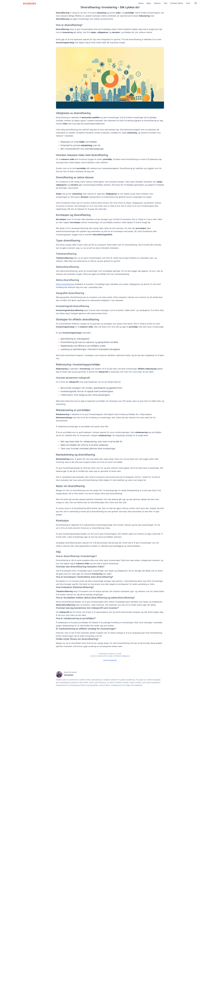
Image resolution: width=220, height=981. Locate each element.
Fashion (157, 3)
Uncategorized (110, 660)
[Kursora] (29, 3)
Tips (165, 3)
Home (140, 3)
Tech (188, 3)
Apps (148, 3)
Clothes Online (176, 3)
